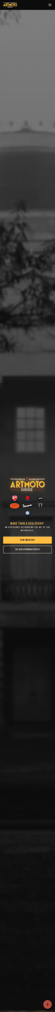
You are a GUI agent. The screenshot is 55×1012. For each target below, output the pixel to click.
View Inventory (27, 540)
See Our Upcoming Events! (27, 549)
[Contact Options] (47, 1004)
